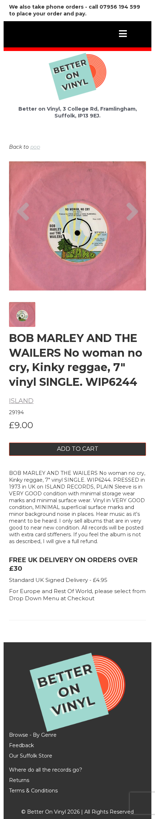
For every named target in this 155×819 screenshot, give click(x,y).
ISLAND (21, 401)
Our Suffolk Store (30, 756)
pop (35, 147)
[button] (23, 245)
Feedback (21, 745)
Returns (19, 780)
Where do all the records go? (45, 770)
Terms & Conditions (33, 790)
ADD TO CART (77, 448)
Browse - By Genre (33, 735)
